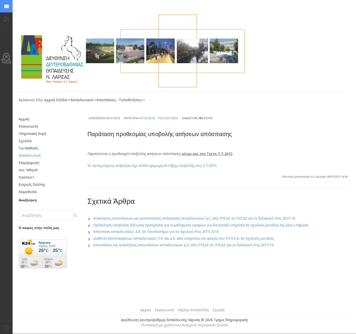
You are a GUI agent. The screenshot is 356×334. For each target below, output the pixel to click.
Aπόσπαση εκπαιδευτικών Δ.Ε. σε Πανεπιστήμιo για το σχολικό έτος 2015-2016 (156, 231)
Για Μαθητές (28, 148)
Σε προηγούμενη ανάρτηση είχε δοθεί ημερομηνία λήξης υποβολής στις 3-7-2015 (152, 165)
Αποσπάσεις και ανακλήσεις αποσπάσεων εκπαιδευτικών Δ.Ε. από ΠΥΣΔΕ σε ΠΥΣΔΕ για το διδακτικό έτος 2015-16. (183, 245)
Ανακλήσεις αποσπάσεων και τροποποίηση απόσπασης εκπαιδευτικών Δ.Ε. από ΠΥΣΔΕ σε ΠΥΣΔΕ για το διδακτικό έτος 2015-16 (194, 218)
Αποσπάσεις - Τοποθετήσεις (119, 100)
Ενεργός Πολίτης (32, 184)
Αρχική (24, 119)
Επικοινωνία (28, 126)
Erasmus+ (26, 177)
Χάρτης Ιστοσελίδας (193, 310)
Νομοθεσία (28, 191)
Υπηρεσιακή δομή (32, 133)
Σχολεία (25, 140)
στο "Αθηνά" (29, 170)
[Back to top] (6, 327)
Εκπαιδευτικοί (82, 100)
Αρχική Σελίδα (55, 100)
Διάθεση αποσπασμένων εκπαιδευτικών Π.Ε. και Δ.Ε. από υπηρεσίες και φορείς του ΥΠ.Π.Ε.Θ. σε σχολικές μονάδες (183, 238)
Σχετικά (218, 310)
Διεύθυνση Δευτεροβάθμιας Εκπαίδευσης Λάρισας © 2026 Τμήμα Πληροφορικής (184, 320)
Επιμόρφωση (29, 162)
